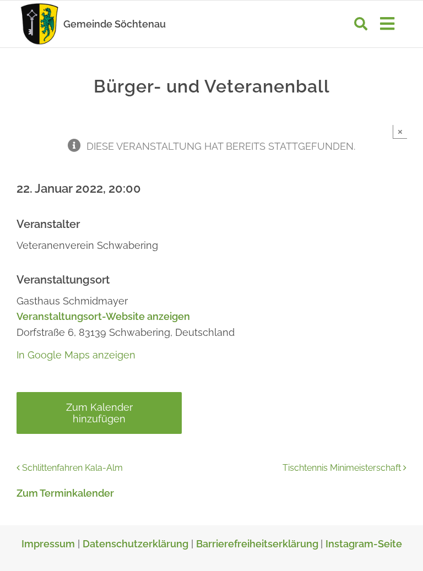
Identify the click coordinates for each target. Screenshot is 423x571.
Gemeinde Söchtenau (114, 24)
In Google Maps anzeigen (76, 355)
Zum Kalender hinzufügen (99, 413)
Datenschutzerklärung (135, 544)
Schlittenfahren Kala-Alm (72, 468)
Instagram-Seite (364, 544)
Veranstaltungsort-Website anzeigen (103, 316)
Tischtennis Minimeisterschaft (342, 468)
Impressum (48, 544)
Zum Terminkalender (65, 493)
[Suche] (360, 23)
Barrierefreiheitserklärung (258, 544)
